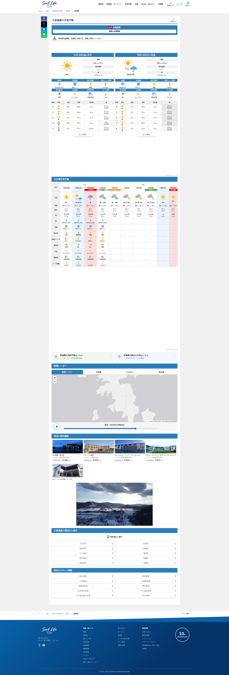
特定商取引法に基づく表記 (150, 645)
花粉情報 (86, 652)
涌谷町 (146, 553)
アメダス (86, 655)
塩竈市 (146, 558)
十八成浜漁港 (146, 591)
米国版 (144, 648)
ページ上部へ (186, 613)
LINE (44, 36)
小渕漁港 (83, 581)
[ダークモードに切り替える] (179, 4)
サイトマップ (146, 638)
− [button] (55, 381)
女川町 (83, 544)
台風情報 (86, 645)
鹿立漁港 (145, 586)
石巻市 (146, 544)
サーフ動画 (121, 642)
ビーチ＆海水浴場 (123, 638)
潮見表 (85, 635)
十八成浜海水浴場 (83, 596)
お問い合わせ (146, 632)
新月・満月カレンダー (90, 662)
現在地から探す (116, 537)
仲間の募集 (121, 645)
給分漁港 (83, 576)
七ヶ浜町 (83, 553)
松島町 (146, 548)
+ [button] (55, 377)
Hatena (44, 31)
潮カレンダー (87, 638)
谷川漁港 (145, 596)
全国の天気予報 (57, 11)
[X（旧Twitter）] (39, 645)
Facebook (44, 20)
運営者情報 (145, 635)
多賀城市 (83, 563)
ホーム (40, 11)
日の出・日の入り (89, 659)
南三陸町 (83, 558)
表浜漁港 (145, 576)
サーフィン (121, 632)
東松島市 (83, 548)
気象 (47, 11)
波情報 (120, 635)
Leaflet (151, 421)
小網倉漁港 (145, 581)
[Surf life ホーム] (49, 4)
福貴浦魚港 (83, 586)
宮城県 (68, 11)
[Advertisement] (114, 157)
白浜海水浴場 (83, 591)
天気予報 (86, 642)
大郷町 (146, 563)
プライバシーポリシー (149, 642)
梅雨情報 (86, 648)
